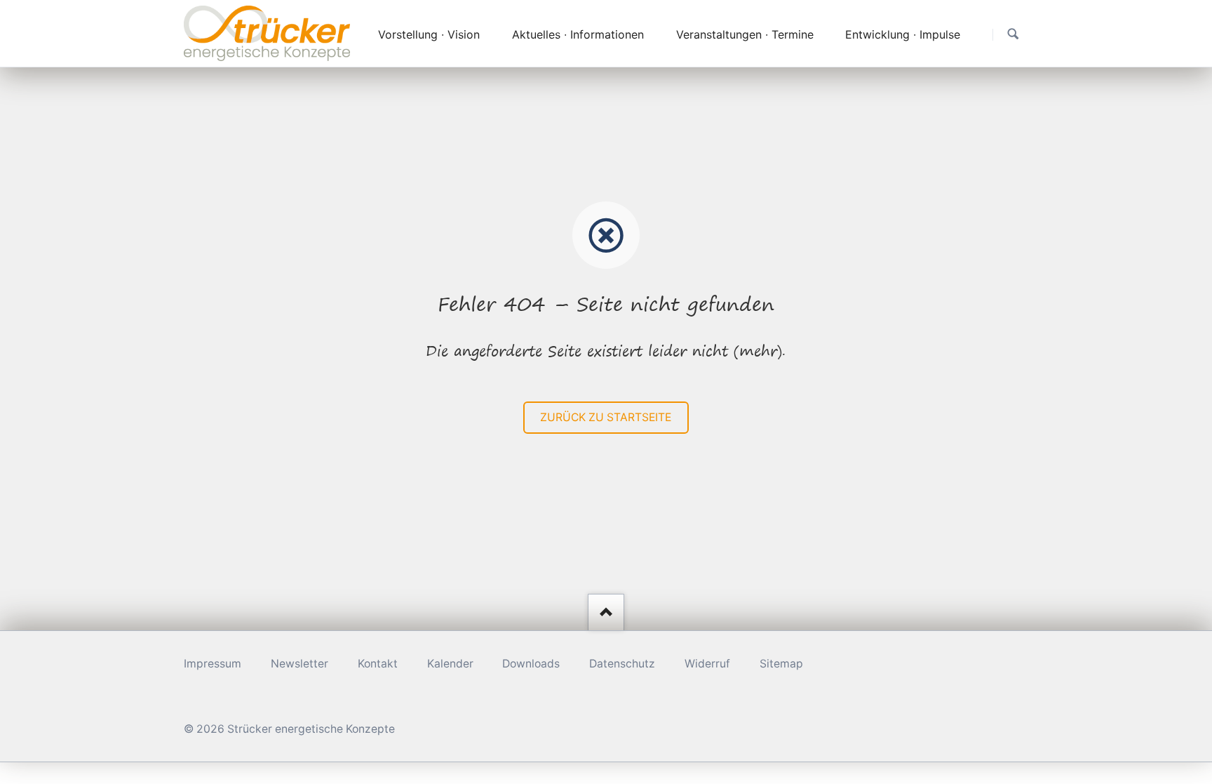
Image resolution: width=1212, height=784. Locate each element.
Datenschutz (622, 663)
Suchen (1013, 34)
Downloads (531, 663)
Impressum (212, 663)
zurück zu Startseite (605, 417)
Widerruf (707, 663)
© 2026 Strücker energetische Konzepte (289, 729)
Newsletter (299, 663)
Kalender (450, 663)
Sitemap (781, 663)
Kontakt (378, 663)
